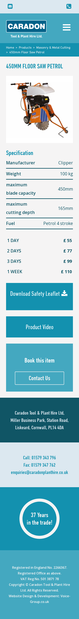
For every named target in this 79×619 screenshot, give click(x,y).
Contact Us (39, 378)
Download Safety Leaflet (35, 293)
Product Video (39, 327)
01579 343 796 (44, 457)
